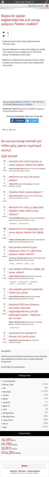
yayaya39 (20, 340)
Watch (5, 399)
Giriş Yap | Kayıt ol (24, 1)
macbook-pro (23, 282)
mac (32, 263)
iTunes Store (8, 420)
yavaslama (13, 223)
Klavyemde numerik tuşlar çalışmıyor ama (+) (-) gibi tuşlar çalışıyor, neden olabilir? (25, 250)
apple (27, 263)
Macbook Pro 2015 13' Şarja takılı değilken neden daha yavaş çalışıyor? (26, 210)
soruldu (20, 111)
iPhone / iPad (8, 385)
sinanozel (21, 184)
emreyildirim (31, 109)
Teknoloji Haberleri (33, 471)
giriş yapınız (18, 145)
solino (37, 276)
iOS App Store (8, 413)
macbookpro (21, 284)
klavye (12, 263)
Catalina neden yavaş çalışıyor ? (26, 192)
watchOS (6, 402)
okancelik (38, 240)
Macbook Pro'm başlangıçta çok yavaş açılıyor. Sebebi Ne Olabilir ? (26, 232)
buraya (16, 367)
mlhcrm (36, 169)
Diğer (5, 427)
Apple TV (6, 406)
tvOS (5, 410)
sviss (35, 296)
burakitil (34, 196)
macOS (19, 196)
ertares (39, 258)
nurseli (37, 322)
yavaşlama (33, 282)
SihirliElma (13, 471)
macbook (13, 282)
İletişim (24, 466)
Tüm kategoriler (9, 381)
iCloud (14, 109)
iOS (4, 388)
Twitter (34, 121)
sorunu (12, 284)
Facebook (20, 121)
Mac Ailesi (20, 169)
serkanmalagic (40, 218)
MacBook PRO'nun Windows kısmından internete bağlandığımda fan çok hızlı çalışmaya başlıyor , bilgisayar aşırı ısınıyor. (25, 311)
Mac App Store (9, 417)
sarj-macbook (23, 223)
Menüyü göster (36, 5)
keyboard (19, 263)
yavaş (30, 284)
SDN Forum (22, 471)
